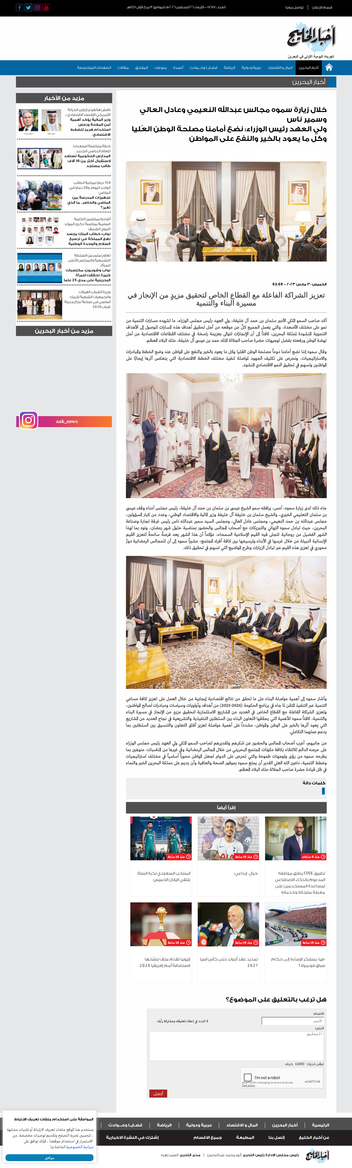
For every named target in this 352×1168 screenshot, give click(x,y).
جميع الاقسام (208, 1137)
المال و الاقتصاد (280, 68)
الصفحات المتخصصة (94, 68)
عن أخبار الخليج (314, 1137)
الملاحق (141, 68)
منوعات (161, 68)
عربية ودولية (251, 68)
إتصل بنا (276, 1137)
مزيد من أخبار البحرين (64, 331)
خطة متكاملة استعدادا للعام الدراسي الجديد (87, 156)
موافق (49, 1158)
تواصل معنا (294, 7)
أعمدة (178, 68)
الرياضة (229, 68)
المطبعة (245, 1137)
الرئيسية (320, 1125)
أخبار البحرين (308, 68)
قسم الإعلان (322, 7)
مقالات (123, 68)
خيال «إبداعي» (246, 873)
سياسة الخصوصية (80, 1147)
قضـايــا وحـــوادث (203, 68)
